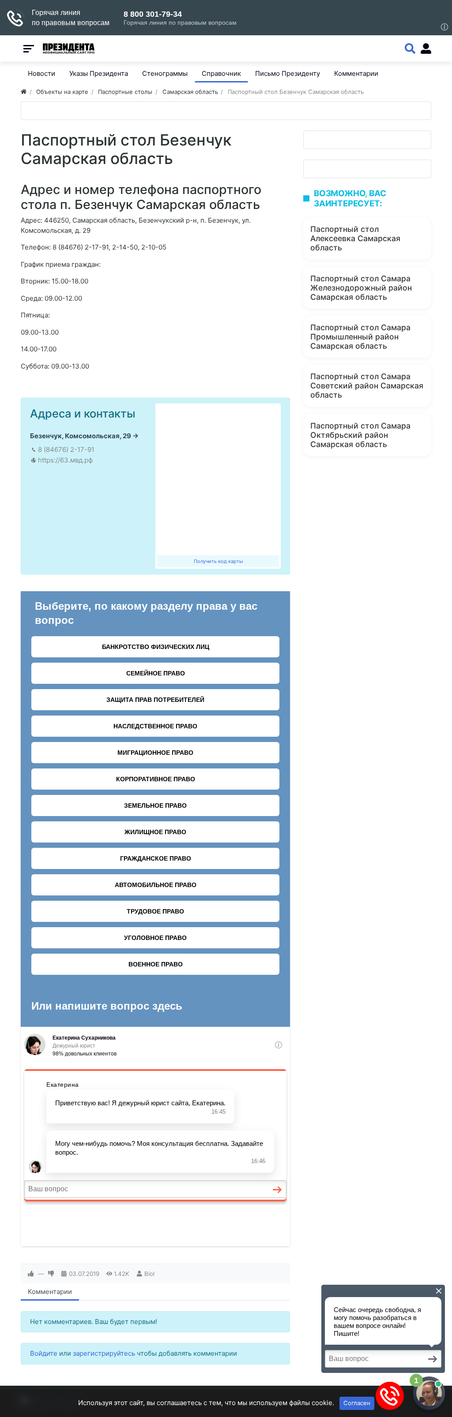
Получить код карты (218, 561)
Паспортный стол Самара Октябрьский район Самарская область (360, 435)
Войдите (43, 1353)
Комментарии (50, 1291)
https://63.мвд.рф (65, 460)
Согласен (356, 1402)
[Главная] (23, 91)
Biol (149, 1273)
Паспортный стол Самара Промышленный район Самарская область (360, 337)
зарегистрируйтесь (104, 1353)
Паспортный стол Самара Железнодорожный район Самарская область (361, 288)
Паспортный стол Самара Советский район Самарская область (366, 385)
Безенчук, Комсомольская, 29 (80, 436)
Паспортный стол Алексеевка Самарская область (355, 238)
